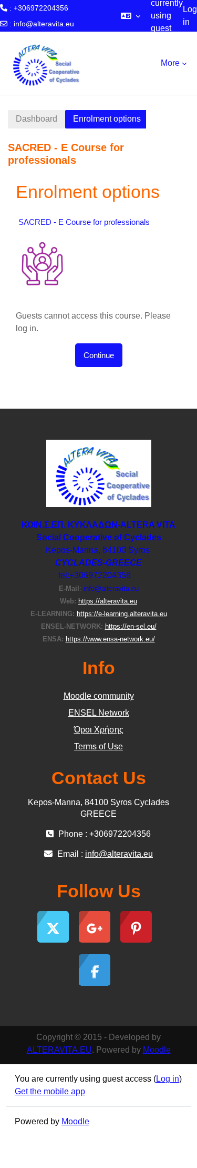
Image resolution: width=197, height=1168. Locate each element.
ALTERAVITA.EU (59, 1049)
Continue (99, 355)
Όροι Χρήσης (98, 729)
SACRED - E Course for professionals (84, 221)
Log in (190, 15)
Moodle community (99, 695)
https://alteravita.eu (107, 601)
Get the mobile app (50, 1091)
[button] (131, 16)
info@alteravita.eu (44, 23)
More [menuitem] (170, 62)
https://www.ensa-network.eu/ (110, 639)
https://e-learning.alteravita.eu (122, 614)
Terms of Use (98, 746)
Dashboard (36, 118)
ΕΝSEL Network (98, 712)
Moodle (157, 1049)
